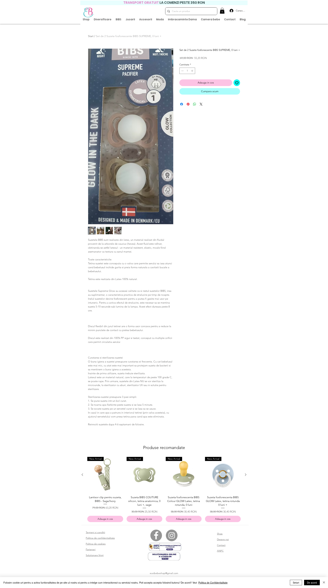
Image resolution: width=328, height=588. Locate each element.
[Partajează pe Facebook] (182, 104)
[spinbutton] (187, 71)
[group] (164, 489)
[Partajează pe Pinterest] (188, 104)
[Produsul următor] (246, 475)
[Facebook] (156, 535)
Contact (221, 545)
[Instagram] (171, 535)
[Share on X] (201, 104)
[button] (222, 11)
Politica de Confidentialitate (213, 582)
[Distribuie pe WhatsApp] (195, 104)
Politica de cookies (96, 543)
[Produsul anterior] (82, 475)
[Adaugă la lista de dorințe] (237, 82)
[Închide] (324, 582)
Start (90, 36)
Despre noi (223, 539)
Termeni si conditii (95, 532)
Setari (296, 582)
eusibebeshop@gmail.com (164, 573)
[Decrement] (182, 71)
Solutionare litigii (95, 555)
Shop (220, 533)
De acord (312, 582)
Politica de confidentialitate (100, 538)
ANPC (220, 550)
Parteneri (90, 549)
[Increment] (192, 71)
